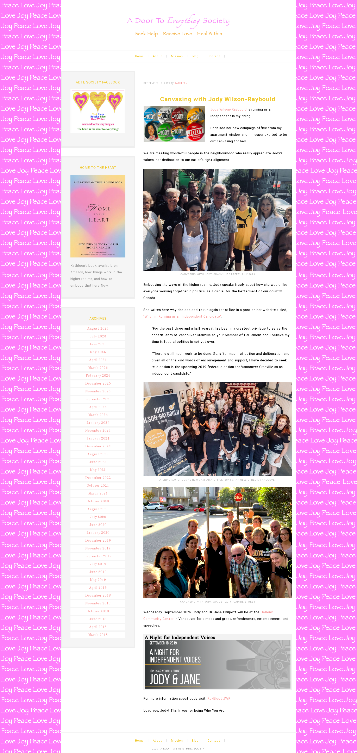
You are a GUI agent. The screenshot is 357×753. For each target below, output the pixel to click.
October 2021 (98, 485)
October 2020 (98, 501)
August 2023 (98, 454)
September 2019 (98, 556)
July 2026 (98, 336)
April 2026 (98, 360)
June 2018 (98, 619)
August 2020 (98, 509)
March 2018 (98, 635)
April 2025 (98, 407)
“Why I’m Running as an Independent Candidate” (182, 316)
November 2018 (98, 603)
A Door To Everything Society (178, 26)
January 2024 (98, 438)
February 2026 (98, 376)
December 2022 (98, 478)
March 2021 (98, 493)
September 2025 (98, 399)
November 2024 (98, 430)
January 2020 (98, 533)
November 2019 (98, 548)
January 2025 (98, 423)
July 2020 (98, 517)
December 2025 (98, 383)
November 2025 (98, 391)
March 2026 (98, 368)
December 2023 (98, 446)
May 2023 (98, 470)
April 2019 (98, 588)
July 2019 (98, 564)
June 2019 (98, 572)
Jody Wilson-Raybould (228, 109)
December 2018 (98, 595)
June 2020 (98, 525)
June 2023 (98, 462)
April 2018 (98, 627)
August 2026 (98, 328)
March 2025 (98, 415)
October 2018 (98, 611)
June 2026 (98, 344)
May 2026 (98, 352)
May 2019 (98, 580)
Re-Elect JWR (219, 699)
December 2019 (98, 540)
